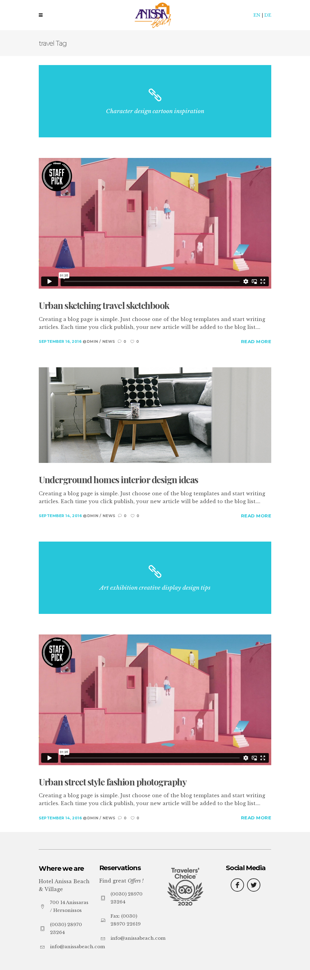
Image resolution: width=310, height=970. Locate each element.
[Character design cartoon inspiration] (155, 101)
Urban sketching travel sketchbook (104, 305)
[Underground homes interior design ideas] (155, 415)
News (108, 341)
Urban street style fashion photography (112, 782)
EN (256, 15)
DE (267, 15)
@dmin (91, 341)
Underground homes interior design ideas (118, 480)
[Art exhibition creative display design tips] (155, 578)
